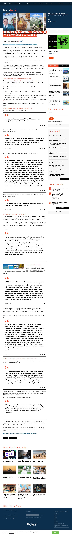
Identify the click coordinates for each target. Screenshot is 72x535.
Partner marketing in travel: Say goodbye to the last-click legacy (58, 170)
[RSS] (11, 518)
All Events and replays (62, 207)
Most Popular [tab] (53, 65)
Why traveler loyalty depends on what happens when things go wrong (57, 166)
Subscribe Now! (30, 511)
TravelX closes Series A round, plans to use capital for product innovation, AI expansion (55, 93)
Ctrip (6, 438)
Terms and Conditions (54, 121)
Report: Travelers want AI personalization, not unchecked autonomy (58, 144)
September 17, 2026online (55, 199)
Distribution (54, 13)
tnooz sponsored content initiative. (31, 44)
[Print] (55, 22)
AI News (28, 3)
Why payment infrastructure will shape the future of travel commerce (58, 139)
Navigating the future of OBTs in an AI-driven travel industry (24, 461)
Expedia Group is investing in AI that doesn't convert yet (9, 461)
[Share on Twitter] (50, 22)
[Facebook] (3, 518)
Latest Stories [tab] (64, 65)
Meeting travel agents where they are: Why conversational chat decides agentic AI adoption (24, 496)
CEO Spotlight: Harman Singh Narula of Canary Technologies (24, 476)
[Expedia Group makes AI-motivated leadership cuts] (66, 79)
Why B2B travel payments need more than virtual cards (58, 153)
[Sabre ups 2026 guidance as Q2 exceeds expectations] (9, 470)
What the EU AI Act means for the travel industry (39, 495)
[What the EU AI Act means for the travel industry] (39, 488)
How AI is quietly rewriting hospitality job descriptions (55, 84)
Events (41, 3)
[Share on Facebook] (48, 22)
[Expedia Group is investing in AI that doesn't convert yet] (9, 454)
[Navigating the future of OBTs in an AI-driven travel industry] (24, 454)
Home (10, 3)
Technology (62, 13)
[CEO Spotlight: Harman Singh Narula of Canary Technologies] (24, 470)
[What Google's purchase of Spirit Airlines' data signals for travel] (66, 71)
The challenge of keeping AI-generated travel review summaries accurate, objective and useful (39, 477)
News (49, 13)
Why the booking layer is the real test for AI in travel (58, 157)
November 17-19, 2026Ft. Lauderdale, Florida (56, 190)
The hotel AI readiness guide (55, 135)
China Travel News (14, 44)
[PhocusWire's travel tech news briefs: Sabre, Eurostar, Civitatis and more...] (66, 102)
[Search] (70, 3)
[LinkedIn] (6, 518)
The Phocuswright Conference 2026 (60, 188)
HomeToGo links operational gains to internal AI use (39, 461)
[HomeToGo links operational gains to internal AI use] (39, 454)
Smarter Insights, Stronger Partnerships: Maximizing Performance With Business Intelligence (58, 195)
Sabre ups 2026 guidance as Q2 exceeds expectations (9, 476)
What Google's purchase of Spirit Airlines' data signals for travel (55, 70)
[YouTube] (13, 518)
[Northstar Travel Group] (33, 524)
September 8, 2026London (55, 204)
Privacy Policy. (60, 121)
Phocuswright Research (11, 510)
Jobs (34, 3)
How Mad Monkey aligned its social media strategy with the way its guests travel (9, 496)
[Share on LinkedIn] (52, 22)
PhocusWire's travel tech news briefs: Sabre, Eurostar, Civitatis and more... (55, 101)
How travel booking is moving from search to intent (58, 148)
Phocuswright (50, 3)
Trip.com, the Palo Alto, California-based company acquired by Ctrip (23, 80)
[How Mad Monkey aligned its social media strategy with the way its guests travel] (9, 488)
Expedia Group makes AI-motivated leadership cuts (54, 77)
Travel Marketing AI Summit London (59, 202)
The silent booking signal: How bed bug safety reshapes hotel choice (57, 175)
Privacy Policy (39, 517)
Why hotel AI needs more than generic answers (57, 161)
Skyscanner (5, 100)
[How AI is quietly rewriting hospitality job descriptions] (66, 86)
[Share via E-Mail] (54, 22)
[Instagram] (8, 518)
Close (55, 532)
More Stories (64, 179)
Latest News (18, 3)
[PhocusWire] (10, 10)
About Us (60, 3)
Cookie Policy (11, 533)
